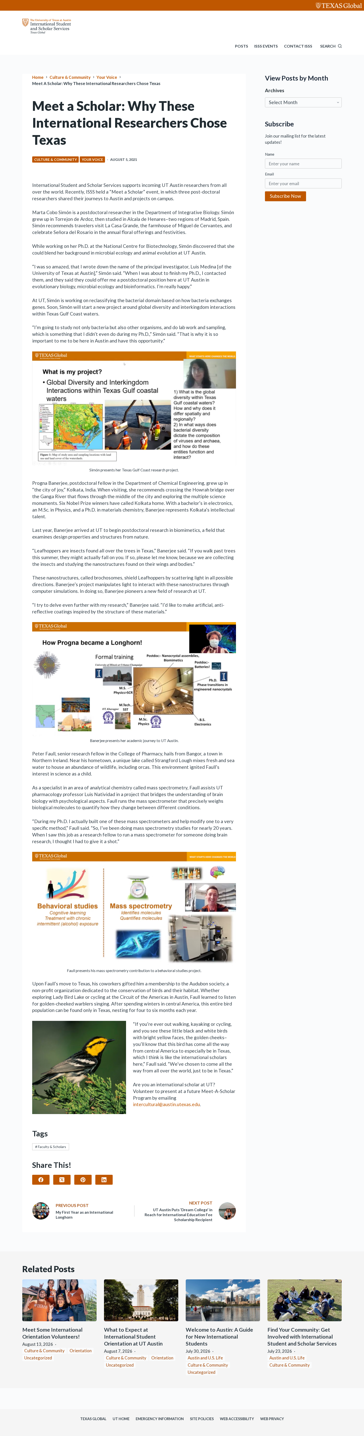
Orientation (81, 1350)
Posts (241, 46)
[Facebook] (41, 1180)
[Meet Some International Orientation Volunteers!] (59, 1300)
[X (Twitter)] (62, 1180)
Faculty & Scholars (50, 1147)
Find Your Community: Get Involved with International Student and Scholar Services (302, 1336)
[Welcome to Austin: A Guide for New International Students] (223, 1300)
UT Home (121, 1419)
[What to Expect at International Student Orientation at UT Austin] (141, 1300)
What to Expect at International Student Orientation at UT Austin (134, 1336)
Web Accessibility (237, 1419)
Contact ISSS (298, 46)
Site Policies (202, 1419)
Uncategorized (38, 1357)
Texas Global (93, 1419)
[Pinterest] (83, 1180)
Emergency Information (160, 1419)
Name (269, 154)
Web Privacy (272, 1419)
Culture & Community (55, 159)
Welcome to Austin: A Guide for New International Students (219, 1336)
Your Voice (92, 159)
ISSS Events (266, 46)
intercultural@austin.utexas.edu (166, 1104)
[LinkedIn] (104, 1180)
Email (269, 174)
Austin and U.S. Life (205, 1357)
